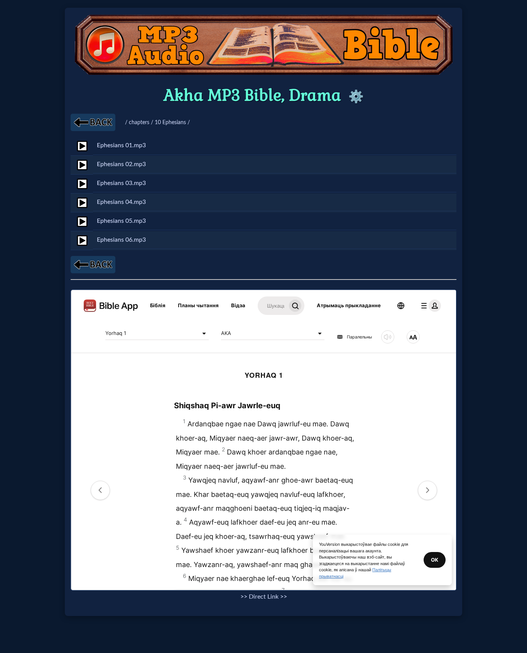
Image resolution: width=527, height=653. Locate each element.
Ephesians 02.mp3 (121, 164)
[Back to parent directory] (93, 122)
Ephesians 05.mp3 (121, 221)
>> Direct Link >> (263, 597)
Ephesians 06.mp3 (121, 240)
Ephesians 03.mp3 (121, 183)
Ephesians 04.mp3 (121, 202)
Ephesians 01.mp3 (121, 145)
